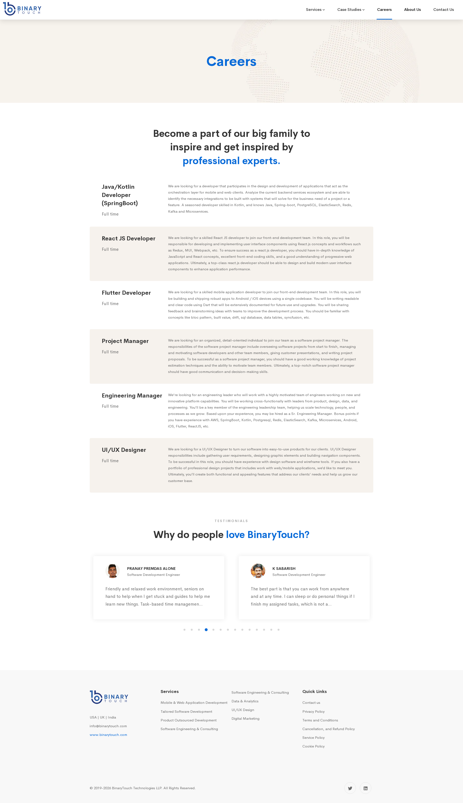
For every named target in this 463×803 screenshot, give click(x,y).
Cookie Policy (313, 746)
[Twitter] (350, 788)
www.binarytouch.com (108, 734)
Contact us (311, 702)
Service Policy (313, 737)
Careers (384, 9)
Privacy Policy (313, 711)
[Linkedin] (365, 788)
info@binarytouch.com (108, 726)
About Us (412, 9)
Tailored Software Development (186, 711)
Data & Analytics (245, 701)
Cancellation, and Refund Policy (328, 728)
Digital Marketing (245, 718)
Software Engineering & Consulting (189, 728)
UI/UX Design (243, 709)
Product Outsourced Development (189, 720)
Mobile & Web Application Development (194, 702)
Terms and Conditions (320, 720)
